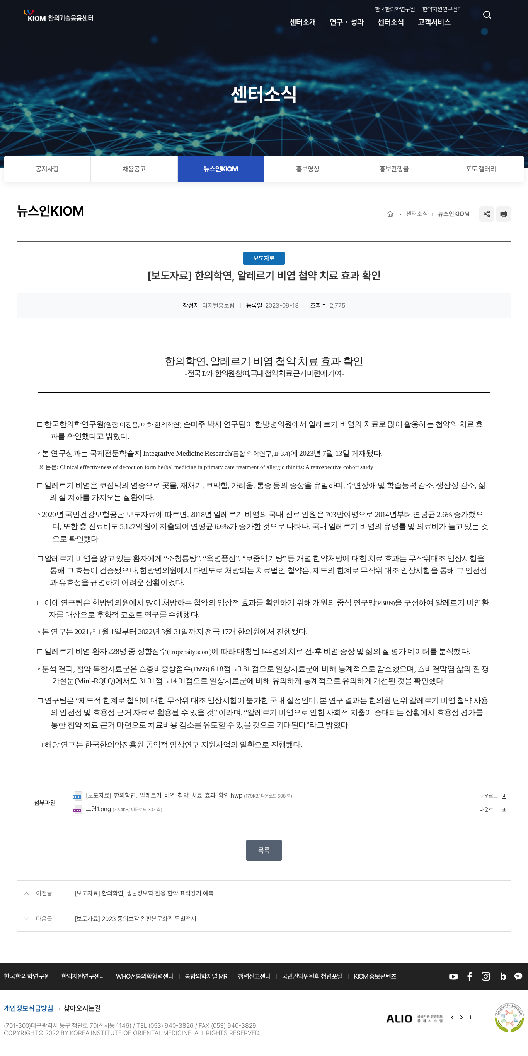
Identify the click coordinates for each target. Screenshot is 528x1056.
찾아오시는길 (82, 1008)
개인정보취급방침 (28, 1008)
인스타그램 (486, 976)
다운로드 (489, 796)
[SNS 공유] (486, 214)
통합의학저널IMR (206, 976)
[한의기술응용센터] (58, 15)
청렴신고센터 (254, 976)
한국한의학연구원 (395, 9)
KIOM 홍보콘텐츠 (375, 976)
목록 (264, 850)
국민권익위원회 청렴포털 (312, 976)
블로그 (502, 976)
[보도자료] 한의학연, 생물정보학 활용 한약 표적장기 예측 (144, 893)
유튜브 (453, 976)
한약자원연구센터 (442, 9)
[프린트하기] (503, 214)
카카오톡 (518, 976)
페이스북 (469, 976)
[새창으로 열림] (415, 1018)
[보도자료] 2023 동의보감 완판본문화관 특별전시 (135, 919)
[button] (452, 1018)
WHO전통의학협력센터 (145, 976)
